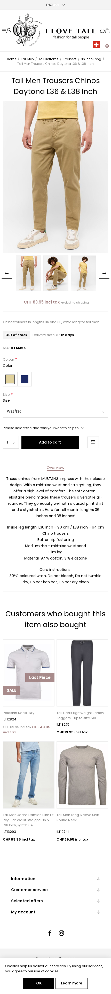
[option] (28, 273)
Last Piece (40, 677)
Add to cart (50, 442)
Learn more (71, 983)
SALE (11, 690)
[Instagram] (61, 933)
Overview (55, 467)
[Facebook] (49, 933)
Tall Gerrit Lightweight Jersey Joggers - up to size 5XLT (80, 715)
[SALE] (11, 705)
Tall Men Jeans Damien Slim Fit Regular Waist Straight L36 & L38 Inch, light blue (28, 820)
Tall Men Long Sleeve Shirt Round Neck (78, 817)
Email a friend (93, 442)
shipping (82, 302)
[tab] (55, 467)
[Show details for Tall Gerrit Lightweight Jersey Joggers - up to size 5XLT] (82, 673)
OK (39, 983)
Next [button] (104, 273)
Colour (9, 359)
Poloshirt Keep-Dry (18, 712)
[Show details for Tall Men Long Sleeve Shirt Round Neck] (82, 775)
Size (7, 394)
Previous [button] (7, 273)
